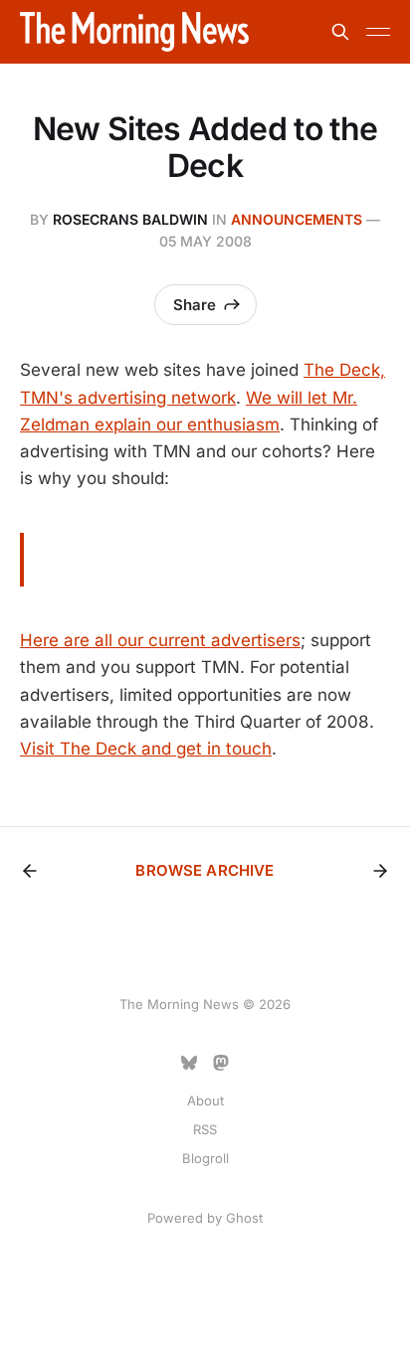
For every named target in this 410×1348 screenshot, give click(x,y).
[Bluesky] (189, 1063)
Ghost (244, 1218)
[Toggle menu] (378, 32)
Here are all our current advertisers (160, 640)
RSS (205, 1129)
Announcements (296, 219)
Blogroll (205, 1158)
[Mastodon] (221, 1063)
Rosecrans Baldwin (130, 219)
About (205, 1100)
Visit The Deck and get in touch (146, 748)
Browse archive (204, 870)
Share (194, 304)
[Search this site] (340, 32)
